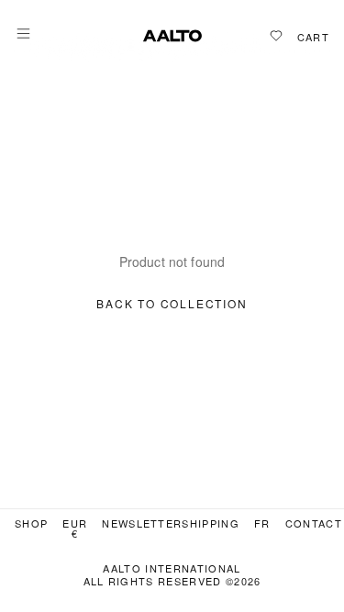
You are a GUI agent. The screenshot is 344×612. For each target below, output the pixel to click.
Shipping (210, 523)
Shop (31, 523)
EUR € (74, 528)
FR (262, 523)
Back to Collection (171, 303)
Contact (313, 523)
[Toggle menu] (23, 33)
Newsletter (142, 523)
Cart (313, 37)
